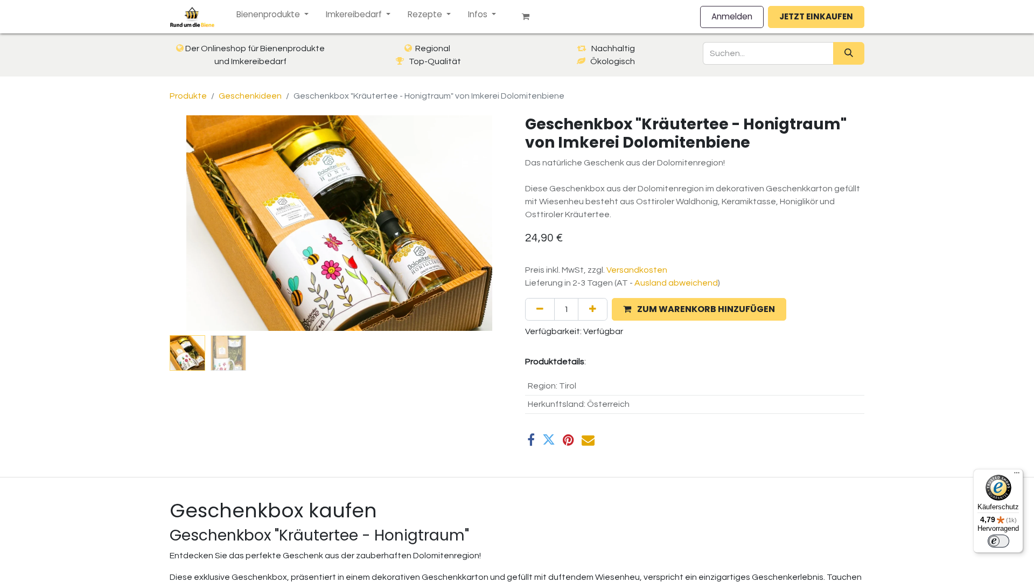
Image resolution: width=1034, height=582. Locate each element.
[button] (195, 223)
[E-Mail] (588, 439)
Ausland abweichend (676, 283)
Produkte (188, 96)
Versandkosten (636, 270)
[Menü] (1016, 475)
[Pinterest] (568, 439)
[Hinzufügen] (592, 309)
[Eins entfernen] (540, 309)
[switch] (998, 541)
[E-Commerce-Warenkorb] (530, 16)
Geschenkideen (250, 96)
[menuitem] (272, 15)
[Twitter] (548, 439)
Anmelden (731, 16)
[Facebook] (531, 439)
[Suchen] (848, 53)
